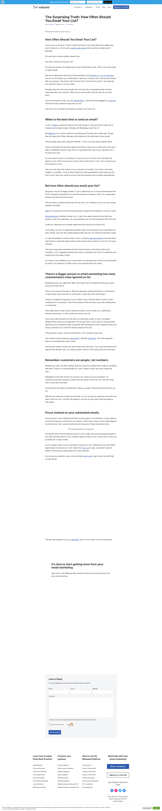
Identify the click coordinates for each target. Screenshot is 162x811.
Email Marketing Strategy (40, 781)
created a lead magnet (78, 48)
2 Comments (69, 24)
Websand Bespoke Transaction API (68, 787)
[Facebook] (124, 790)
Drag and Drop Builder (89, 775)
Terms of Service (113, 782)
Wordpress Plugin (63, 778)
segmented (74, 338)
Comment (52, 696)
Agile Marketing (37, 765)
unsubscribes (78, 100)
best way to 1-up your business (101, 75)
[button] (82, 7)
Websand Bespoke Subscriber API (68, 784)
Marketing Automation (39, 787)
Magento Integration (64, 771)
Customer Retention (39, 768)
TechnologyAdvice (96, 238)
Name (51, 689)
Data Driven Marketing (39, 771)
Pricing (98, 7)
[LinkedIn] (111, 790)
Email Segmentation (39, 775)
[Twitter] (120, 790)
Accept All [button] (156, 808)
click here (86, 448)
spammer (112, 100)
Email (73, 689)
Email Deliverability (39, 778)
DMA (47, 211)
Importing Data (86, 765)
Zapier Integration (63, 775)
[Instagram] (116, 790)
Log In (109, 7)
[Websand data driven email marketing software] (41, 7)
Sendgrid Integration (64, 781)
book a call (88, 456)
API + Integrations (87, 784)
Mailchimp (52, 133)
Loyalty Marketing (38, 784)
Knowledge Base (87, 787)
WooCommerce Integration (66, 768)
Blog (103, 7)
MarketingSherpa (51, 216)
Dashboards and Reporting (90, 781)
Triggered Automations (89, 771)
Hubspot (55, 125)
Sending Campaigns (88, 778)
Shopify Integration (63, 765)
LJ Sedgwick (74, 539)
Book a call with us (118, 766)
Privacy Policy (123, 782)
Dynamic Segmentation (89, 768)
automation (92, 338)
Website (95, 689)
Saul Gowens (50, 24)
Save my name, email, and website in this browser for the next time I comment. (73, 720)
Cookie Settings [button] (147, 808)
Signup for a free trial (121, 7)
